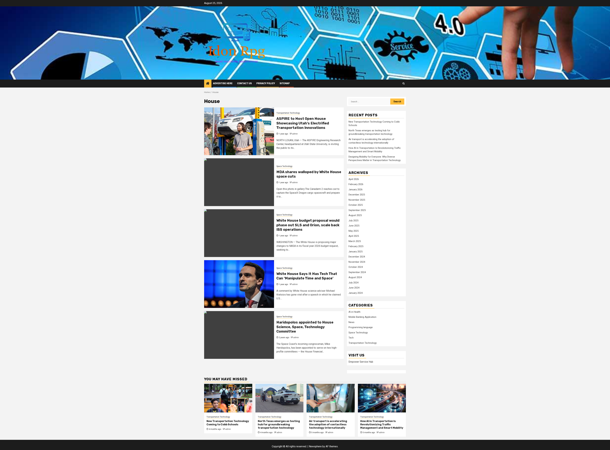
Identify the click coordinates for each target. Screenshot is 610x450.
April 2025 (354, 236)
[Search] (404, 83)
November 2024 (357, 261)
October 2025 (356, 205)
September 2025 (357, 210)
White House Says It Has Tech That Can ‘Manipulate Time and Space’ (306, 276)
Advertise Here (223, 83)
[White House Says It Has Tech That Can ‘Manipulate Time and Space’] (239, 284)
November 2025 (357, 199)
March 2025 (355, 241)
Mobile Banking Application (362, 317)
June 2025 (354, 225)
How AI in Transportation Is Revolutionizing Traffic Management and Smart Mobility (381, 424)
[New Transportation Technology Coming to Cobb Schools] (228, 398)
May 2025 (354, 230)
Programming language (361, 327)
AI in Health (354, 311)
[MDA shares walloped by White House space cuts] (239, 182)
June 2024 (354, 287)
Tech (351, 337)
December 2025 (357, 194)
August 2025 (355, 215)
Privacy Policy (265, 83)
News (351, 322)
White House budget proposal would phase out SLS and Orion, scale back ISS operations (307, 225)
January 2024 (356, 293)
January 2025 (356, 251)
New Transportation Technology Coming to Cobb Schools (228, 423)
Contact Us (244, 83)
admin (295, 134)
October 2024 (356, 267)
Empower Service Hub (361, 361)
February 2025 (356, 246)
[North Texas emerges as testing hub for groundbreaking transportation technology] (279, 398)
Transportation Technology (288, 113)
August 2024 (355, 277)
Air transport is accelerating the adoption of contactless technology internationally (328, 424)
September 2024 (357, 272)
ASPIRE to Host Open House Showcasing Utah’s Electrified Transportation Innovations (302, 123)
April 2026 (354, 179)
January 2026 (356, 189)
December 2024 (357, 256)
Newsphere (315, 446)
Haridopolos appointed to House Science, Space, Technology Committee (304, 327)
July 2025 (353, 220)
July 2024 (353, 282)
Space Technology (284, 166)
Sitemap (285, 83)
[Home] (208, 83)
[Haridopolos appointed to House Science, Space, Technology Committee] (239, 335)
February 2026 (356, 184)
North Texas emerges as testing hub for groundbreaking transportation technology (279, 424)
